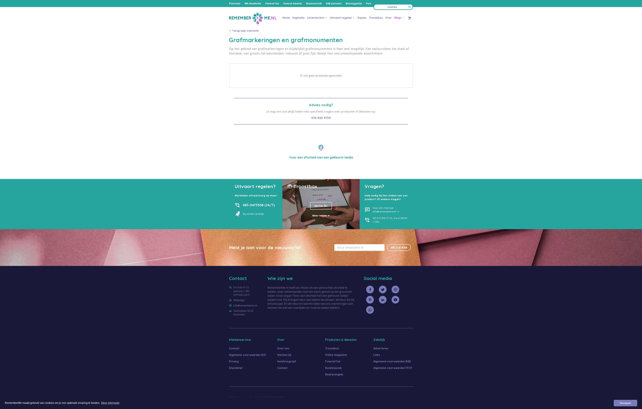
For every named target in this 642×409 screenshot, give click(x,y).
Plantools (234, 3)
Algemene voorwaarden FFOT (392, 368)
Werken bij (284, 355)
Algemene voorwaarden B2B (392, 361)
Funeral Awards (292, 3)
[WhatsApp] (370, 310)
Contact (234, 348)
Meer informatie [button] (110, 402)
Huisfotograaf (286, 361)
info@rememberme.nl (245, 305)
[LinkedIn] (383, 300)
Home (286, 17)
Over (388, 17)
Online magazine (336, 355)
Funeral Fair (272, 3)
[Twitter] (383, 289)
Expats (362, 17)
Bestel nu (321, 205)
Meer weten (320, 215)
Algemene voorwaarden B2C (247, 355)
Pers (368, 3)
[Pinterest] (370, 300)
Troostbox (376, 17)
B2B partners (334, 3)
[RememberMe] (253, 23)
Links (376, 355)
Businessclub (314, 3)
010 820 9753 (321, 118)
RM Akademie (253, 3)
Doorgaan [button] (625, 403)
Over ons (283, 348)
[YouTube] (395, 300)
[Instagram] (395, 289)
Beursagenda (354, 3)
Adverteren (380, 348)
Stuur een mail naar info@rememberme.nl (385, 209)
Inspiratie (298, 17)
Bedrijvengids (334, 374)
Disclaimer (236, 368)
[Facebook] (370, 289)
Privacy (234, 361)
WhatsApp (238, 300)
